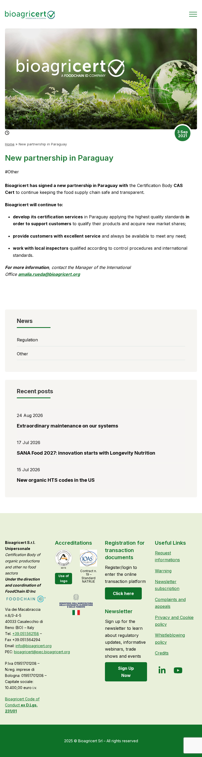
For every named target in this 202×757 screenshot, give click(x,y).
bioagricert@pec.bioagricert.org (42, 652)
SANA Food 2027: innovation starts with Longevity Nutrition (86, 453)
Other (12, 171)
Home (9, 144)
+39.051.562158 (25, 633)
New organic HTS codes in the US (56, 480)
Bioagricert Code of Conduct (22, 705)
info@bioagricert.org (34, 645)
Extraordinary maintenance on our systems (67, 426)
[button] (193, 14)
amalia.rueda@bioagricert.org (49, 274)
